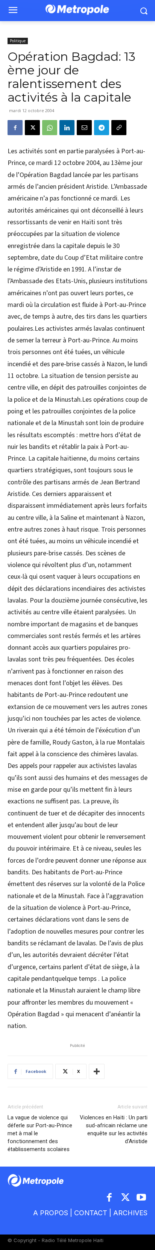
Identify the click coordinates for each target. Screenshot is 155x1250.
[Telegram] (101, 127)
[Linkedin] (66, 127)
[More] (97, 1071)
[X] (32, 127)
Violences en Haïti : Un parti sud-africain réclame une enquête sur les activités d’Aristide (113, 1129)
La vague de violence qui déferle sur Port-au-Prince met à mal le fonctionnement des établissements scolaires (40, 1133)
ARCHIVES (130, 1213)
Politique (18, 40)
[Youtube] (141, 1198)
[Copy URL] (118, 127)
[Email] (84, 127)
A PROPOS (50, 1213)
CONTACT (90, 1213)
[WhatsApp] (49, 127)
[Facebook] (15, 127)
